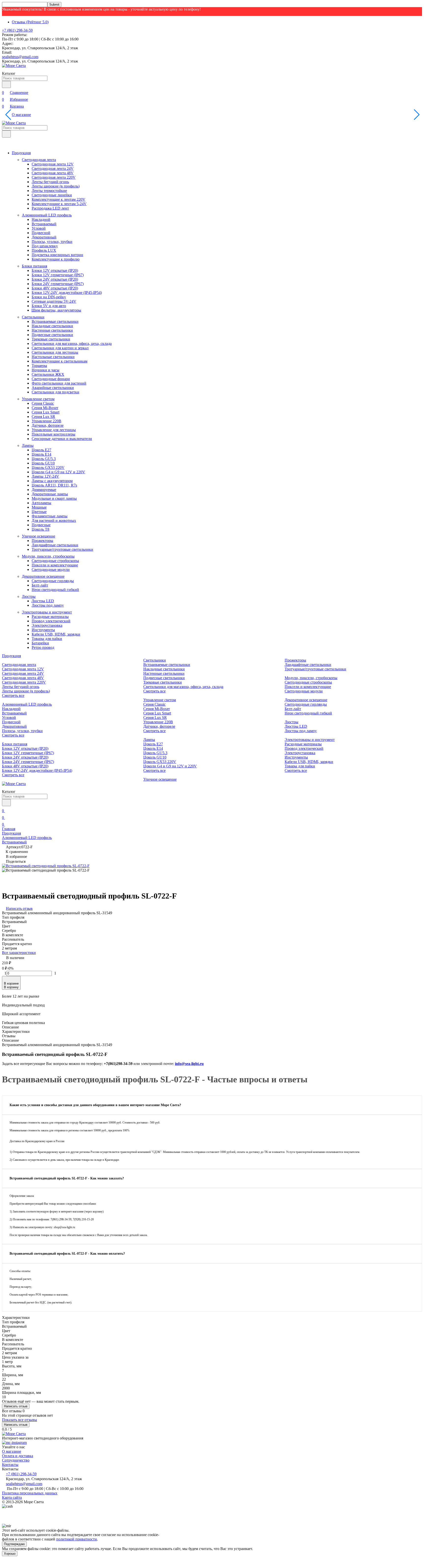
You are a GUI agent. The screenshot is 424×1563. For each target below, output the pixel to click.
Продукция (21, 153)
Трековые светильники (51, 339)
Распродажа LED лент (50, 208)
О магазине (21, 115)
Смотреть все (13, 695)
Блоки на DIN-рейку (49, 297)
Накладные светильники (52, 326)
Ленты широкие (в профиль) (56, 186)
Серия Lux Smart (45, 412)
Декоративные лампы (50, 494)
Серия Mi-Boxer (45, 408)
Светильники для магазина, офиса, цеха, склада (72, 343)
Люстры (29, 596)
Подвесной (41, 233)
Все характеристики (19, 952)
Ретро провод (43, 647)
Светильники (33, 317)
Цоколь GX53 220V (48, 467)
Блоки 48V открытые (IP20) (55, 288)
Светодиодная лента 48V (53, 173)
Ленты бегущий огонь (50, 182)
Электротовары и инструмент (47, 612)
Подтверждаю (14, 1544)
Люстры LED (42, 601)
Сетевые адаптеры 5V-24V (54, 301)
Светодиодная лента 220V (54, 177)
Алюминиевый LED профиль (47, 215)
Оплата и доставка (17, 1456)
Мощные (39, 507)
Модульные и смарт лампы (54, 498)
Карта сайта (12, 1497)
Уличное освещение (38, 536)
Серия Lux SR (43, 416)
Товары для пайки (47, 639)
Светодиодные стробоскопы (55, 561)
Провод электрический (51, 621)
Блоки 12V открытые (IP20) (55, 270)
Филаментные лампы (49, 516)
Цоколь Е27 (41, 450)
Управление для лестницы (54, 430)
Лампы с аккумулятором (52, 481)
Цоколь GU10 (43, 463)
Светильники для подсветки (55, 392)
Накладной (41, 219)
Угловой (39, 228)
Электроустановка (47, 625)
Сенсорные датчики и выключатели (62, 439)
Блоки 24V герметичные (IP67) (58, 284)
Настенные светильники (52, 330)
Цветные (39, 512)
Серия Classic (43, 403)
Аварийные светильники (53, 388)
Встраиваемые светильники (55, 321)
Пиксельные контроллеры (53, 434)
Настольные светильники (53, 357)
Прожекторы (42, 540)
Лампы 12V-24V (45, 476)
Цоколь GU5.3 (44, 459)
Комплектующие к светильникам (59, 361)
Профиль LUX (44, 250)
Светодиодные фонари (51, 379)
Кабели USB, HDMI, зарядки (56, 634)
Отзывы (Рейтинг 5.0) (30, 22)
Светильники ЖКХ (48, 374)
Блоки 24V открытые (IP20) (55, 279)
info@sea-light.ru (189, 1064)
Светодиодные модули (51, 569)
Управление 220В (46, 421)
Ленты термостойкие (49, 190)
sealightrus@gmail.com (20, 57)
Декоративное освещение (43, 576)
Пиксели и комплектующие (55, 565)
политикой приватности (76, 1539)
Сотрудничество (15, 1460)
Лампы (28, 445)
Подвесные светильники (52, 335)
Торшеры (39, 365)
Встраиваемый (44, 224)
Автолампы (41, 503)
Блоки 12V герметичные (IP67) (58, 275)
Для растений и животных (54, 520)
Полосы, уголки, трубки (52, 241)
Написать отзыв (15, 1406)
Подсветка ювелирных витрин (57, 255)
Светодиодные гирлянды (53, 581)
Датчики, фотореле (48, 425)
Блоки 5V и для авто (49, 306)
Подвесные (41, 525)
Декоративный (44, 237)
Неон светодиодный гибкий (55, 590)
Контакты (10, 1465)
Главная (8, 829)
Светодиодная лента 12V (53, 164)
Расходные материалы (50, 616)
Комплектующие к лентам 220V (58, 199)
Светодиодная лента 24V (53, 168)
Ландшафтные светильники (55, 545)
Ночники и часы (45, 370)
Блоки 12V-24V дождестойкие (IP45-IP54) (67, 292)
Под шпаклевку (45, 246)
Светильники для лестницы (55, 352)
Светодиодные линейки (52, 195)
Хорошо (9, 1553)
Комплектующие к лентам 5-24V (59, 204)
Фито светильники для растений (59, 383)
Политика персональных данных (29, 1493)
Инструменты (43, 630)
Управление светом (38, 399)
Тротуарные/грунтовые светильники (62, 549)
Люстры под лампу (48, 605)
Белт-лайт (40, 585)
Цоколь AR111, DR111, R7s (54, 485)
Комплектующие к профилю (56, 259)
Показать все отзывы (19, 1420)
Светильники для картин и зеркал (60, 348)
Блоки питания (34, 266)
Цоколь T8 (40, 529)
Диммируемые (44, 490)
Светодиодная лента (39, 160)
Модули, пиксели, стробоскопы (48, 556)
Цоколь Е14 (41, 454)
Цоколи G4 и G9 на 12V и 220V (58, 472)
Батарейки (40, 643)
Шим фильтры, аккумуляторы (56, 310)
